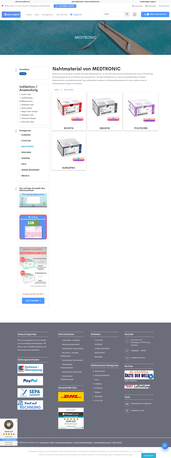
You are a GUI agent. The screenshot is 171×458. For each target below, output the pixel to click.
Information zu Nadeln (71, 340)
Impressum (44, 442)
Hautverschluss (26, 108)
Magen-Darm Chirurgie (29, 111)
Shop (37, 14)
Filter (22, 74)
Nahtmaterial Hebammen (72, 372)
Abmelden (152, 6)
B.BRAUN (25, 135)
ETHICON (26, 141)
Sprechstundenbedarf (71, 344)
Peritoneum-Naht (27, 122)
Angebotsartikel (29, 294)
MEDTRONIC (27, 146)
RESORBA (26, 152)
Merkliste (165, 6)
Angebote (77, 14)
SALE (23, 164)
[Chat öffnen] (165, 445)
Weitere (25, 176)
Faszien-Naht (26, 94)
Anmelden (138, 6)
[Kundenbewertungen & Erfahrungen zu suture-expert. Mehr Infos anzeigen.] (71, 418)
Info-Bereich (61, 14)
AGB (52, 442)
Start (57, 90)
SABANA (25, 158)
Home (29, 14)
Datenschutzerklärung (64, 442)
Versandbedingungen (102, 442)
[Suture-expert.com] (11, 14)
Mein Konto (117, 442)
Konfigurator (47, 14)
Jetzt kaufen (32, 300)
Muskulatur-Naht (27, 115)
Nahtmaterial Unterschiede (72, 348)
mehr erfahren (130, 380)
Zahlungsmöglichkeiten (83, 442)
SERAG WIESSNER (30, 170)
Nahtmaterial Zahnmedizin (72, 360)
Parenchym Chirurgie (28, 118)
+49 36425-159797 (66, 6)
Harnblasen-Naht (27, 105)
